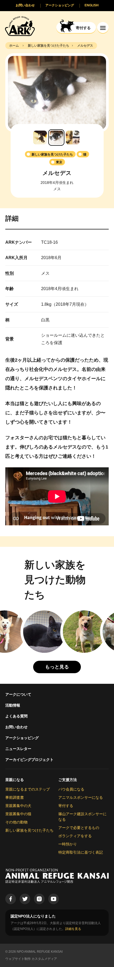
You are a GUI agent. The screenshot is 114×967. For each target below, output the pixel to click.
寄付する (65, 806)
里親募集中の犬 (18, 806)
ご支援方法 (67, 780)
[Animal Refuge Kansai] (20, 26)
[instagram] (39, 899)
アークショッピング (22, 738)
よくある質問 (16, 716)
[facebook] (10, 899)
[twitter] (25, 899)
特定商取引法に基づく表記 (80, 852)
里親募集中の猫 (18, 814)
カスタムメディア (44, 959)
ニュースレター (18, 749)
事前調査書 (14, 797)
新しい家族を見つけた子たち (29, 830)
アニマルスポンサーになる (80, 797)
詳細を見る (73, 929)
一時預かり (67, 844)
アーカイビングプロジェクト (29, 759)
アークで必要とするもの (78, 828)
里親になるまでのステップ (27, 789)
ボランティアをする (75, 836)
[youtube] (53, 899)
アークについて (18, 694)
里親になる (14, 780)
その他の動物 (16, 822)
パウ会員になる (71, 789)
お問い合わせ (16, 727)
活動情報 (12, 705)
